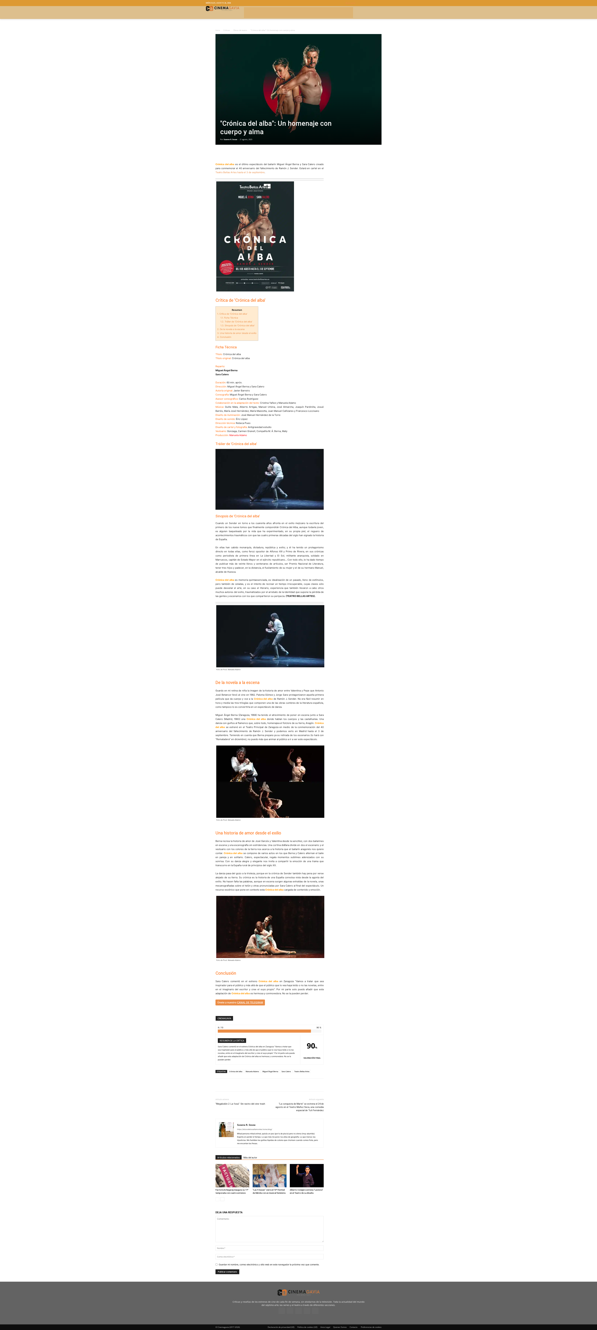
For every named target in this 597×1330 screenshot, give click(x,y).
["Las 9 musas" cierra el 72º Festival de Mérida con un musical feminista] (270, 1175)
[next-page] (222, 1199)
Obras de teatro (240, 30)
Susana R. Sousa (230, 139)
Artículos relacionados (228, 1157)
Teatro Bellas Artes (226, 172)
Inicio (217, 30)
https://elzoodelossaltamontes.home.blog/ (254, 1129)
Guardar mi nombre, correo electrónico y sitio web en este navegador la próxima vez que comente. (269, 1264)
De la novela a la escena (231, 329)
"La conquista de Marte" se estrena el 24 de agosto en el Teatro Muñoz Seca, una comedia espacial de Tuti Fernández (299, 1107)
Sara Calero (286, 1071)
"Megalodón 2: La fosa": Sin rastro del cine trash (240, 1103)
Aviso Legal (325, 1327)
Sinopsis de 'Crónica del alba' (237, 325)
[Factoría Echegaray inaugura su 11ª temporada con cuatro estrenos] (232, 1175)
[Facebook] (218, 153)
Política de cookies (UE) (307, 1327)
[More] (254, 153)
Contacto (353, 1327)
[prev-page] (217, 1199)
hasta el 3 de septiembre (251, 172)
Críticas (226, 30)
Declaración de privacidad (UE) (281, 1327)
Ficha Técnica (229, 317)
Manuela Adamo (252, 1071)
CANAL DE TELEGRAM (250, 1002)
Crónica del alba (235, 1071)
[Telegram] (240, 153)
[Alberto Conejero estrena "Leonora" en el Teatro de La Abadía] (307, 1175)
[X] (226, 153)
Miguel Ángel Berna (270, 1071)
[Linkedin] (233, 153)
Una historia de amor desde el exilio (237, 333)
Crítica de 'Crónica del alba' (232, 313)
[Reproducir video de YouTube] (269, 479)
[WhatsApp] (247, 153)
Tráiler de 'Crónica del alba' (236, 321)
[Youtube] (315, 1311)
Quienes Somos (340, 1327)
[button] (368, 3)
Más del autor (250, 1157)
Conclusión (224, 337)
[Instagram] (290, 1310)
